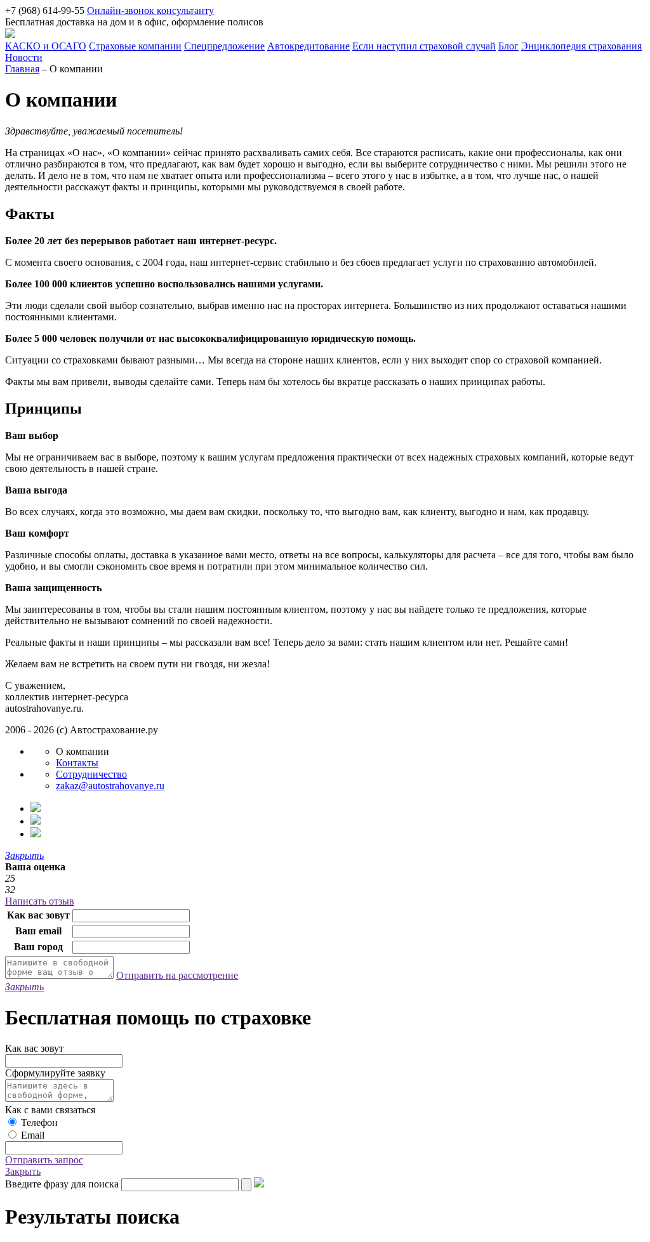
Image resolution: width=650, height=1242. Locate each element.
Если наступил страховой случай (424, 46)
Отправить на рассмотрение (177, 975)
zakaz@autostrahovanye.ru (110, 785)
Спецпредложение (224, 46)
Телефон (39, 1122)
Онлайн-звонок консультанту (150, 10)
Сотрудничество (91, 774)
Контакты (77, 762)
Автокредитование (308, 46)
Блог (508, 46)
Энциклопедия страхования (581, 46)
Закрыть (23, 1171)
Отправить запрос (44, 1159)
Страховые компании (135, 46)
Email (32, 1135)
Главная (22, 68)
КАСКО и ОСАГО (45, 46)
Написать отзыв (39, 901)
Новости (24, 57)
